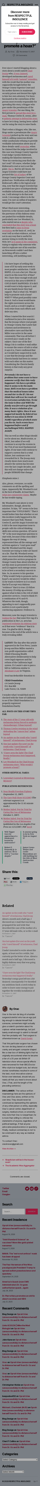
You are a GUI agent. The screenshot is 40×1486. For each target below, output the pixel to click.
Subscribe (27, 32)
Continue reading (20, 38)
